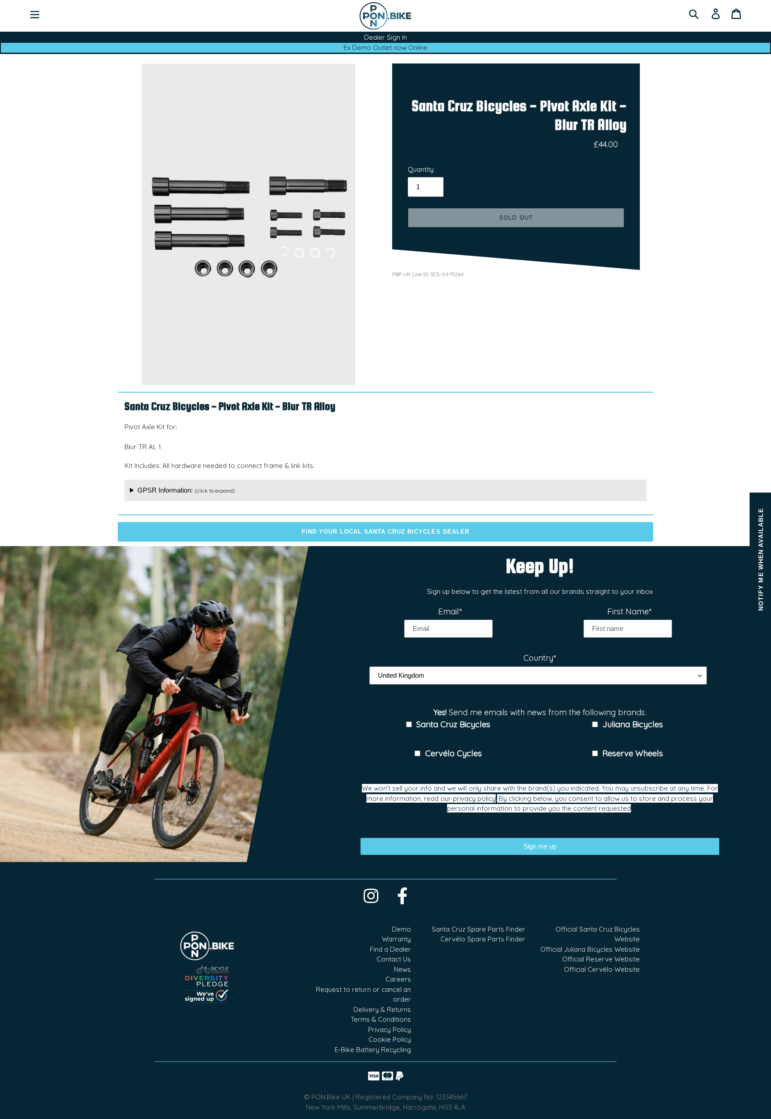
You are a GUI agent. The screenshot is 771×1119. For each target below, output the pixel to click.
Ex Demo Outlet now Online (385, 47)
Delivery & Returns (382, 1009)
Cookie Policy (390, 1039)
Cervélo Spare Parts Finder (482, 939)
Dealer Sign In (385, 37)
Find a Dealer (390, 949)
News (402, 969)
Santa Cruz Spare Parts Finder (478, 929)
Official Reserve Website (601, 959)
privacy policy (474, 798)
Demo (401, 929)
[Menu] (35, 14)
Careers (398, 979)
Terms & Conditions (381, 1019)
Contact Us (394, 959)
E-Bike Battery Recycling (373, 1049)
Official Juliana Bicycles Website (590, 949)
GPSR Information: (186, 490)
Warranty (396, 939)
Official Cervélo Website (602, 969)
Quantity (421, 169)
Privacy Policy (389, 1029)
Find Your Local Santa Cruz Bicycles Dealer (385, 531)
